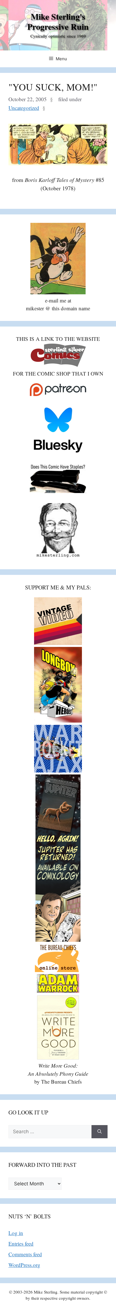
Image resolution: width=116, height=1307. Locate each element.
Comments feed (25, 1254)
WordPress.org (24, 1264)
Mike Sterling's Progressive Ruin (58, 21)
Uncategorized (23, 107)
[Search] (100, 1132)
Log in (15, 1232)
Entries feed (21, 1243)
